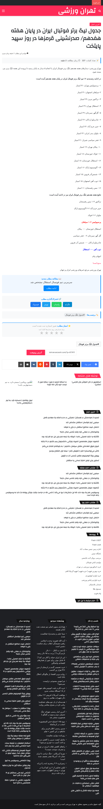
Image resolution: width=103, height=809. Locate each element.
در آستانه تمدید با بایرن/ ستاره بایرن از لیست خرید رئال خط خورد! (52, 383)
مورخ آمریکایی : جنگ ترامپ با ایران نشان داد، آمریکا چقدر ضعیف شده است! (50, 756)
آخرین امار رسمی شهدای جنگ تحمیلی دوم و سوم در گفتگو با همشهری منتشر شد (53, 714)
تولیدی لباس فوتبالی (93, 562)
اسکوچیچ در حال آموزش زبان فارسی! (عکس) (86, 383)
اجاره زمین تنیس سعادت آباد (90, 549)
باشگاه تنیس (96, 553)
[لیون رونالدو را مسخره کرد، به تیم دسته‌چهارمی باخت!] (17, 389)
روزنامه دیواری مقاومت (55, 735)
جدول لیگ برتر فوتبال (88, 344)
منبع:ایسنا (97, 263)
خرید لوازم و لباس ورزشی (91, 580)
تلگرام (67, 304)
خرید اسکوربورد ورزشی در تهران (88, 567)
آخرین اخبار (95, 24)
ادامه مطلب (51, 288)
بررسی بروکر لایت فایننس (91, 558)
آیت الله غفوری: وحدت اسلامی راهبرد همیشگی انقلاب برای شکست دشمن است (51, 643)
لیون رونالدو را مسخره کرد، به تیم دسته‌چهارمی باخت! (19, 402)
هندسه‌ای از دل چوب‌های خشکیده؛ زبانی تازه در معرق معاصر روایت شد (51, 705)
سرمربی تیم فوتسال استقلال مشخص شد (51, 282)
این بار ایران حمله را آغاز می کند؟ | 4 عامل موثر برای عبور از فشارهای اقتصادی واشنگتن (51, 660)
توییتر (46, 304)
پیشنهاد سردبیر (57, 621)
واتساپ (57, 304)
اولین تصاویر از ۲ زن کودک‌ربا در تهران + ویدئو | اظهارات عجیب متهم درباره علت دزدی (51, 770)
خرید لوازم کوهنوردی (93, 576)
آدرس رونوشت (36, 352)
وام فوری (97, 593)
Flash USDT (96, 540)
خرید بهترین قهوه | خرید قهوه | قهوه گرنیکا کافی (83, 571)
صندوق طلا (97, 589)
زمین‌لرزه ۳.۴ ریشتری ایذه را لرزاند (51, 763)
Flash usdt (96, 545)
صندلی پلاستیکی (95, 584)
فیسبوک (35, 304)
